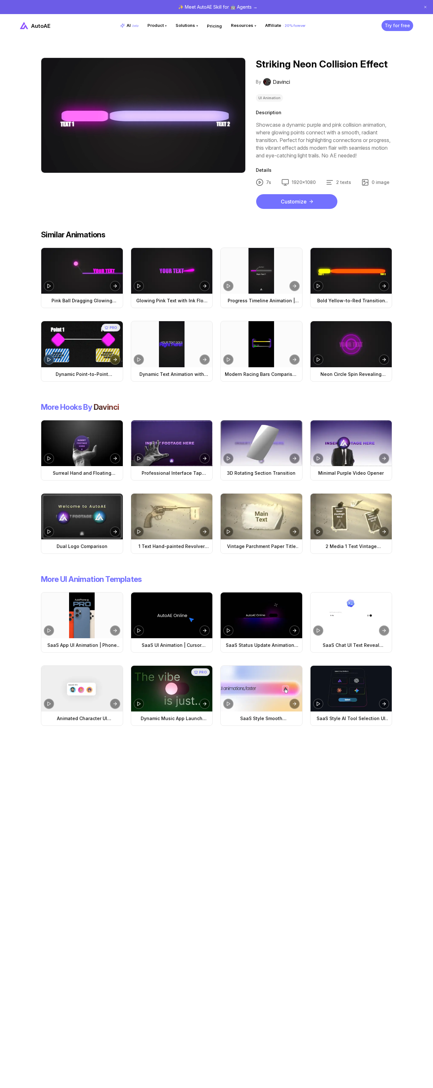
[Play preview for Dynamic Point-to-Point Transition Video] (49, 359)
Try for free (397, 25)
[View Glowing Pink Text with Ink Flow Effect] (172, 271)
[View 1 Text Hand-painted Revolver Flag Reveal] (172, 516)
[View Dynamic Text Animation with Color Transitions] (172, 344)
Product (157, 25)
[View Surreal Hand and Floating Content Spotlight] (82, 443)
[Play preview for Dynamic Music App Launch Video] (139, 704)
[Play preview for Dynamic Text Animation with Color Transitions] (139, 359)
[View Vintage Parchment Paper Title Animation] (261, 516)
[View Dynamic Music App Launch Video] (172, 688)
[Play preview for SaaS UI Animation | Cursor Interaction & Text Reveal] (139, 630)
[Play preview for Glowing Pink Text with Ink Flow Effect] (139, 286)
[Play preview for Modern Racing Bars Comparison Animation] (228, 359)
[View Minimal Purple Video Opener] (351, 443)
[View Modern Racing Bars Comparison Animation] (261, 344)
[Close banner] (425, 7)
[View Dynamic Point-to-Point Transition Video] (82, 344)
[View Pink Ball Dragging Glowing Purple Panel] (82, 271)
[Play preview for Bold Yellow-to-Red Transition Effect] (318, 286)
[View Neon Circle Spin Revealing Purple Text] (351, 344)
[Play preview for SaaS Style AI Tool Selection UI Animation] (318, 704)
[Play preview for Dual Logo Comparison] (49, 532)
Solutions (187, 25)
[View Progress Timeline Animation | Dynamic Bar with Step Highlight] (261, 271)
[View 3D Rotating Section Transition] (261, 443)
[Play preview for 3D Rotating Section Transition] (228, 458)
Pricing (214, 25)
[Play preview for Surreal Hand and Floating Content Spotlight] (49, 458)
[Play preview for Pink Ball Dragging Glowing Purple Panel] (49, 286)
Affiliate (285, 25)
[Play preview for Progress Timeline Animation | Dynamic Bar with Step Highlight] (228, 286)
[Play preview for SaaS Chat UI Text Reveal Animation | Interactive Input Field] (318, 630)
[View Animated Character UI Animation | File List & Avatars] (82, 688)
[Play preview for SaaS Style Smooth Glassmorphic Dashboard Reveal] (228, 704)
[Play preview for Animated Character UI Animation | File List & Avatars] (49, 704)
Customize (294, 201)
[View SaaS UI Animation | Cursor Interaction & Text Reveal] (172, 615)
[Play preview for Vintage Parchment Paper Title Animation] (228, 532)
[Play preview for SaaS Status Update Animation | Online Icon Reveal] (228, 630)
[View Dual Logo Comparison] (82, 516)
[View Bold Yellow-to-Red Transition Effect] (351, 271)
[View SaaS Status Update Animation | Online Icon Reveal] (261, 615)
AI (132, 25)
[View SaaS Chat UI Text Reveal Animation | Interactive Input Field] (351, 615)
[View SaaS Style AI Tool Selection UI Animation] (351, 688)
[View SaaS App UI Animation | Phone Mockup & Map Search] (82, 615)
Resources (243, 25)
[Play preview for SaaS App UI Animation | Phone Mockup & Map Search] (49, 630)
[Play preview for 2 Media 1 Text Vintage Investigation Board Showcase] (318, 532)
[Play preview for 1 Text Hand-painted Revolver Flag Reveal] (139, 532)
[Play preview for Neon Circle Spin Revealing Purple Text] (318, 359)
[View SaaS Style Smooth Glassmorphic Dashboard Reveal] (261, 688)
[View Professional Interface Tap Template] (172, 443)
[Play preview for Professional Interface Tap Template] (139, 458)
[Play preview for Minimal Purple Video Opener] (318, 458)
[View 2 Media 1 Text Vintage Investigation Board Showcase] (351, 516)
